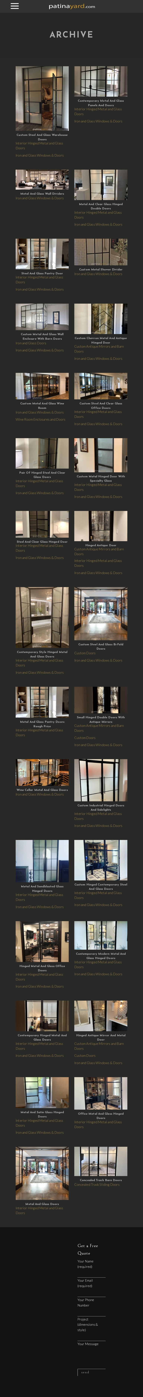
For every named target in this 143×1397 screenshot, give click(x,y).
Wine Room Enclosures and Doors (40, 419)
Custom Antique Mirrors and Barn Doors (99, 348)
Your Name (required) (85, 1264)
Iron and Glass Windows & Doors (40, 155)
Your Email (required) (85, 1283)
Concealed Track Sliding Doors (97, 1184)
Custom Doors (85, 653)
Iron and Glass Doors (31, 343)
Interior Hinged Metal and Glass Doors (39, 145)
